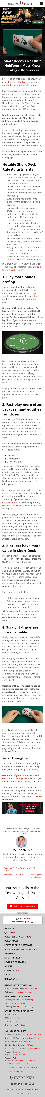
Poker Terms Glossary (17, 936)
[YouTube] (26, 1084)
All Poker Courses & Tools (19, 949)
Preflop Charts (10, 1014)
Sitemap (20, 1089)
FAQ (6, 974)
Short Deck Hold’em (16, 82)
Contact (28, 1093)
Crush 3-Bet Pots (11, 1021)
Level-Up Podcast (14, 962)
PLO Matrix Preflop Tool (14, 1071)
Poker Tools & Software (18, 945)
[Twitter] (19, 1084)
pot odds (36, 296)
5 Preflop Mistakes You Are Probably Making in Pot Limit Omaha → (23, 875)
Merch (8, 966)
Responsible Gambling (32, 1089)
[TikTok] (33, 1084)
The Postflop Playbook (21, 988)
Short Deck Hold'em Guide (15, 1025)
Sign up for (22, 920)
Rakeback (9, 978)
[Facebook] (12, 1084)
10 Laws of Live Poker (13, 1018)
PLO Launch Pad (18, 992)
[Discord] (15, 1084)
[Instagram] (22, 1084)
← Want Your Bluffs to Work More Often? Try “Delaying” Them (19, 869)
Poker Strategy (23, 829)
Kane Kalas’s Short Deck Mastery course (21, 145)
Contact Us (10, 970)
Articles (9, 928)
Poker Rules (11, 940)
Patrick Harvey (11, 829)
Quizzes (8, 932)
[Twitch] (30, 1084)
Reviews (8, 953)
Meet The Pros (12, 957)
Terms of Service (18, 1093)
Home (4, 831)
